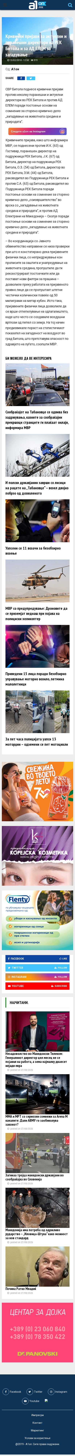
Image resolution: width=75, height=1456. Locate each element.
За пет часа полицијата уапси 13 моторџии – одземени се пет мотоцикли (36, 741)
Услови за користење (37, 1438)
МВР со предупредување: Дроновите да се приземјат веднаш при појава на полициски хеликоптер (36, 613)
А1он (15, 69)
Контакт (37, 1422)
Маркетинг (37, 1430)
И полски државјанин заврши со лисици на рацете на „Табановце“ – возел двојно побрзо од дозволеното (36, 487)
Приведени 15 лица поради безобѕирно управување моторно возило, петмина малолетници (35, 679)
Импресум (37, 1415)
